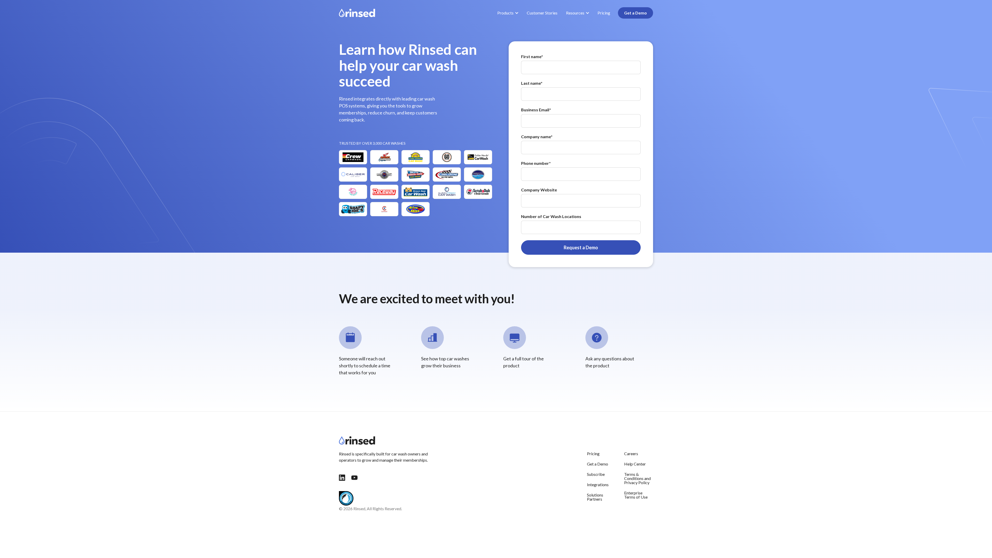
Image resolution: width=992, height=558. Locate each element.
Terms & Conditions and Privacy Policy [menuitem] (637, 478)
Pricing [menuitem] (593, 453)
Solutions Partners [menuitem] (595, 496)
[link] (357, 12)
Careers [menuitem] (631, 453)
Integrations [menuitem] (598, 484)
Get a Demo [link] (635, 12)
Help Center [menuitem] (635, 463)
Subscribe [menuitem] (596, 474)
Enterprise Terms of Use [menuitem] (636, 494)
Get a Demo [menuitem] (597, 463)
